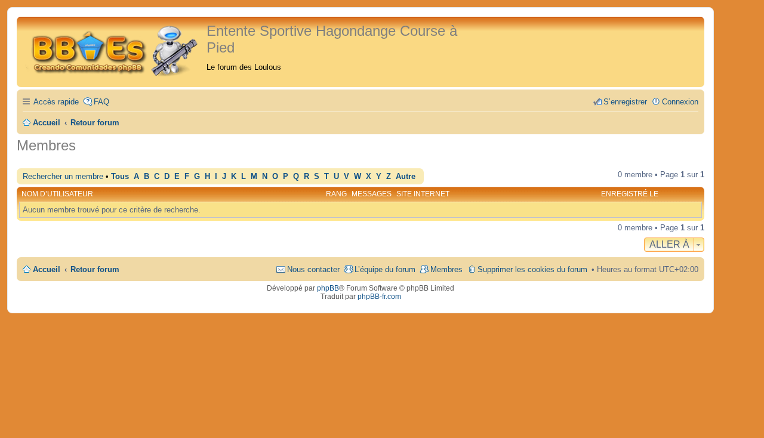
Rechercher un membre (63, 176)
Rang (336, 194)
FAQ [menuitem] (101, 101)
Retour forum (94, 269)
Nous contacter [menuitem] (313, 269)
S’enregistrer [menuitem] (625, 101)
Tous (120, 176)
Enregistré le (629, 194)
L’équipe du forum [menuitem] (385, 269)
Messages (372, 194)
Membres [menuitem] (446, 269)
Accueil (46, 269)
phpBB (328, 288)
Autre (405, 176)
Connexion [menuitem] (680, 101)
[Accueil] (113, 49)
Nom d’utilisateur (57, 194)
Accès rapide (56, 101)
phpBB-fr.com (379, 296)
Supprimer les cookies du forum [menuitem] (532, 269)
